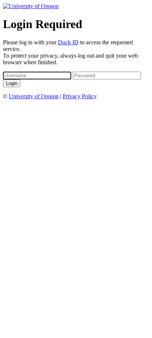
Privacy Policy (80, 96)
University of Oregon (34, 96)
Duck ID (68, 42)
